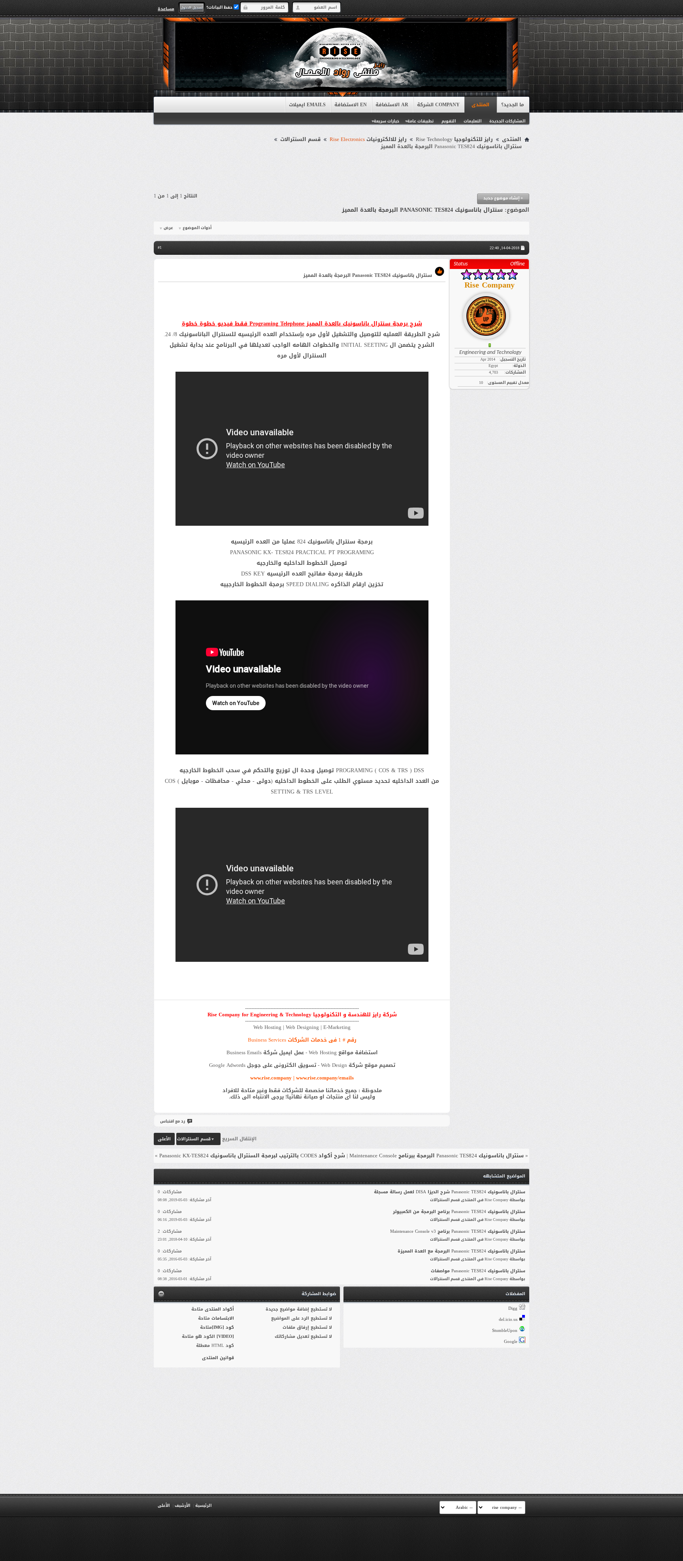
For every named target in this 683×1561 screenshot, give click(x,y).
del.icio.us (508, 1319)
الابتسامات (222, 1318)
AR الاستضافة (391, 104)
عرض (168, 228)
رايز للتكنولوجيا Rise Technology (454, 139)
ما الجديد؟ (512, 104)
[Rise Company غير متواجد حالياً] (489, 313)
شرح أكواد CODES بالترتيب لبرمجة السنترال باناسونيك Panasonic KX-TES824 (252, 1155)
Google (510, 1341)
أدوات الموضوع (197, 228)
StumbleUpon (504, 1330)
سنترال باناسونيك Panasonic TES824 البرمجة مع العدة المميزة (461, 1251)
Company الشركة (438, 104)
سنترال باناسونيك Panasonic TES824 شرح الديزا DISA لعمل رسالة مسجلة (449, 1192)
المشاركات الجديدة (507, 121)
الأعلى (164, 1139)
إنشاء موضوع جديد (503, 198)
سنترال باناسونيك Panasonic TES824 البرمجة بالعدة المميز (422, 210)
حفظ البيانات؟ (220, 7)
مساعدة (166, 9)
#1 (160, 247)
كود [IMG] (223, 1327)
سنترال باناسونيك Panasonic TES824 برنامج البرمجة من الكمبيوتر (459, 1211)
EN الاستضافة (350, 104)
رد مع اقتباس (172, 1121)
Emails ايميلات (307, 104)
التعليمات (472, 121)
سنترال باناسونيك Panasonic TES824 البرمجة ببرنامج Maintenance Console (436, 1155)
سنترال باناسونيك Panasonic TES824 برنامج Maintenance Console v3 (457, 1231)
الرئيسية (203, 1505)
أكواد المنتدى (219, 1309)
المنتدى (480, 104)
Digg (512, 1308)
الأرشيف (182, 1505)
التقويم (448, 121)
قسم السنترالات (300, 139)
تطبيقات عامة (420, 121)
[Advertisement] (341, 172)
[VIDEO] (225, 1336)
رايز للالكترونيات (368, 139)
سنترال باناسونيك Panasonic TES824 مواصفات (478, 1271)
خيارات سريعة (386, 121)
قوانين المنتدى (218, 1358)
